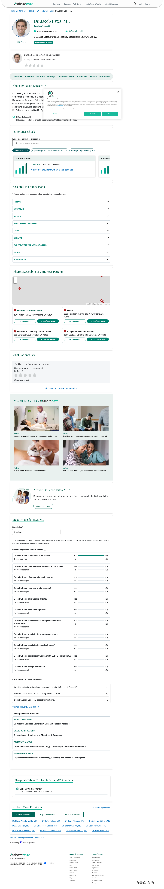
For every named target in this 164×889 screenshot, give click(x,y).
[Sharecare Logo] (24, 4)
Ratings (51, 76)
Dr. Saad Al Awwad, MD (96, 825)
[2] (30, 64)
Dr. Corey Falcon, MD (51, 820)
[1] (26, 64)
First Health (20, 259)
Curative (18, 238)
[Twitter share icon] (148, 883)
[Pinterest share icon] (152, 883)
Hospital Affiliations (100, 76)
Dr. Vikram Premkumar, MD (23, 830)
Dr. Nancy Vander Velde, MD (24, 820)
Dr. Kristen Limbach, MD (50, 830)
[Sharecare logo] (36, 855)
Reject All (92, 113)
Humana (17, 202)
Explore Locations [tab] (47, 814)
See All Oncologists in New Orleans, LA (27, 837)
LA (38, 10)
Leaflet (89, 304)
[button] (44, 549)
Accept (109, 113)
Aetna (17, 252)
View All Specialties (101, 807)
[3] (34, 64)
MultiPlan (19, 209)
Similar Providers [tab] (23, 814)
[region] (82, 104)
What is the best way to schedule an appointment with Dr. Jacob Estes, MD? (46, 687)
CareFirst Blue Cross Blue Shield (30, 245)
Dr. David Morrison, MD (74, 820)
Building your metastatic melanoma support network (85, 436)
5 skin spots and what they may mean (30, 470)
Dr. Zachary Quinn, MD (71, 825)
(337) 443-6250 (99, 339)
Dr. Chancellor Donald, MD (45, 825)
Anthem (17, 216)
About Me (82, 76)
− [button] (15, 282)
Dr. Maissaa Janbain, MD (76, 830)
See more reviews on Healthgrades (61, 388)
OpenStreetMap (97, 304)
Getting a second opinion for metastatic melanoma (35, 436)
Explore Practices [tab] (72, 814)
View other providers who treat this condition (52, 169)
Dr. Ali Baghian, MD (20, 825)
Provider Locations (35, 76)
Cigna (16, 230)
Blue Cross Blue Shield (25, 223)
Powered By (14, 842)
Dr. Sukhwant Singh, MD (99, 820)
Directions (26, 321)
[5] (42, 64)
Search (135, 3)
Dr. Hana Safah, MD (100, 830)
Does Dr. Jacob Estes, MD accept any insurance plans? (37, 693)
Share (23, 42)
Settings (55, 113)
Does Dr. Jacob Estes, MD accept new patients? (34, 699)
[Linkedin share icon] (145, 883)
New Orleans (47, 10)
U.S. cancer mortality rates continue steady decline (84, 470)
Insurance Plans (66, 76)
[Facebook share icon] (137, 883)
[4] (38, 64)
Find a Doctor (15, 10)
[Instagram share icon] (141, 883)
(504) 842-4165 (49, 321)
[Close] (118, 91)
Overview (17, 76)
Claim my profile (43, 506)
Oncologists (29, 10)
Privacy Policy (60, 105)
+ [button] (15, 278)
